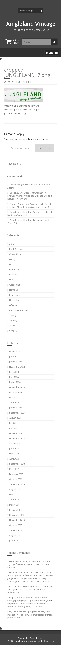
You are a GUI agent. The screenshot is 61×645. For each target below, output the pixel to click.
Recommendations (18, 310)
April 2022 (14, 402)
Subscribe (45, 148)
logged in (23, 138)
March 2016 (14, 504)
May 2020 (14, 453)
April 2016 (14, 499)
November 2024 (17, 366)
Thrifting (13, 320)
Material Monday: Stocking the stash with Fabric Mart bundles (28, 580)
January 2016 (15, 509)
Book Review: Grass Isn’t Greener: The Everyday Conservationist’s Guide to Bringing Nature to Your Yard (29, 195)
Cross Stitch (15, 254)
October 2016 (15, 479)
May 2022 (14, 397)
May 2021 (14, 428)
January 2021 (15, 433)
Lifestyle (13, 305)
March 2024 (14, 382)
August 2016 (15, 489)
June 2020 (14, 448)
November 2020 (17, 438)
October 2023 (15, 392)
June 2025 (14, 356)
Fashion (13, 274)
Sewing (12, 315)
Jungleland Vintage (30, 23)
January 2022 (15, 407)
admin (12, 243)
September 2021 (17, 412)
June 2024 (14, 371)
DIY (10, 264)
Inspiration (14, 295)
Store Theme (36, 638)
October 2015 (15, 525)
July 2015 (13, 540)
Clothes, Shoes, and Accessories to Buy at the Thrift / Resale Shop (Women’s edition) (29, 205)
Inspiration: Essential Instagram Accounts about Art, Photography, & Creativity (27, 605)
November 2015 (17, 520)
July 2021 (13, 423)
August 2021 (15, 417)
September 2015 (17, 530)
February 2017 (16, 474)
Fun (11, 279)
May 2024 (14, 377)
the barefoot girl (23, 81)
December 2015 (17, 514)
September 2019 (17, 463)
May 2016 (14, 494)
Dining (12, 259)
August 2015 (15, 535)
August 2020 (15, 443)
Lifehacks (14, 300)
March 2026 (14, 351)
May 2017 (14, 468)
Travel (12, 325)
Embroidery (15, 269)
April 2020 (14, 458)
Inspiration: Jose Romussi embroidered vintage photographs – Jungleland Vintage (28, 599)
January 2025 (15, 361)
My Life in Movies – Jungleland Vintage (28, 611)
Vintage (13, 330)
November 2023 (17, 387)
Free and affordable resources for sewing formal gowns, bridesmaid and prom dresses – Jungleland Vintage (30, 575)
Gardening (14, 284)
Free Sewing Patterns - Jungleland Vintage (29, 561)
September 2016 (17, 484)
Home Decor (15, 289)
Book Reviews (16, 249)
